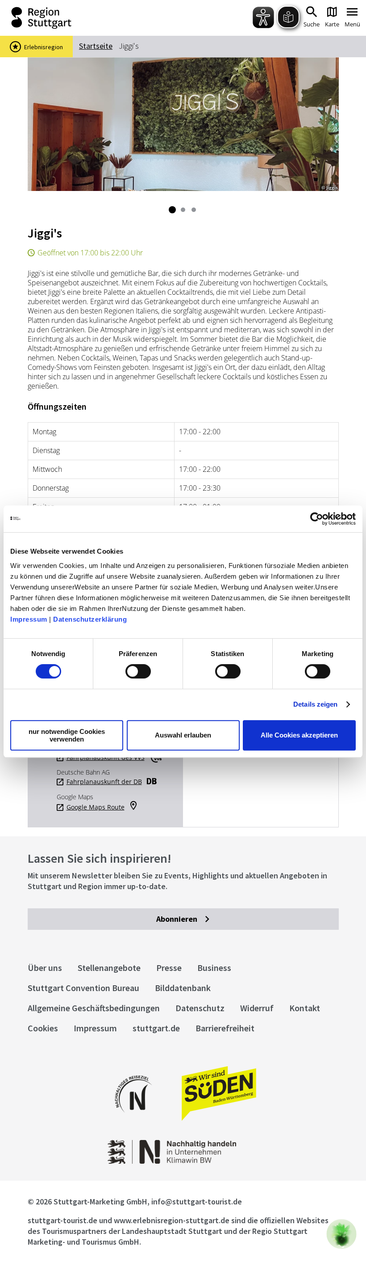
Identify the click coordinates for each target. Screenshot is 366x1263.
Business (214, 967)
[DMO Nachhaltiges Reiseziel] (133, 1118)
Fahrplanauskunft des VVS (106, 758)
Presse (169, 967)
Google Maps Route (96, 807)
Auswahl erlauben (183, 735)
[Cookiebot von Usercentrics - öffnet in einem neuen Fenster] (317, 519)
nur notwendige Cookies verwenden (67, 735)
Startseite (95, 46)
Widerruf (257, 1007)
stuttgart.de (156, 1028)
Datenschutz (200, 1007)
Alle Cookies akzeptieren (299, 735)
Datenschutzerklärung (90, 619)
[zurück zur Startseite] (79, 18)
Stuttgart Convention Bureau (83, 987)
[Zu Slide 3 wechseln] (193, 209)
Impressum (28, 619)
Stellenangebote (109, 967)
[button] (341, 1234)
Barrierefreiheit (224, 1028)
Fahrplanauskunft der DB (104, 782)
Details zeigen (315, 704)
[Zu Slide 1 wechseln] (172, 209)
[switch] (138, 671)
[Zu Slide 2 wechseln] (183, 209)
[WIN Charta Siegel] (183, 1161)
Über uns (45, 967)
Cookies (43, 1028)
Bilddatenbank (183, 987)
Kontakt (304, 1007)
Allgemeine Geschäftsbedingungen (94, 1007)
